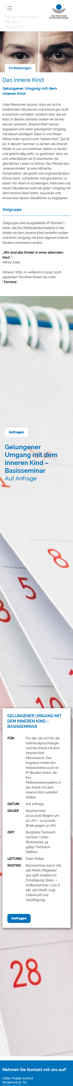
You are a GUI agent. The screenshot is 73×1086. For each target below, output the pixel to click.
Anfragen (16, 432)
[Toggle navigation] (9, 8)
